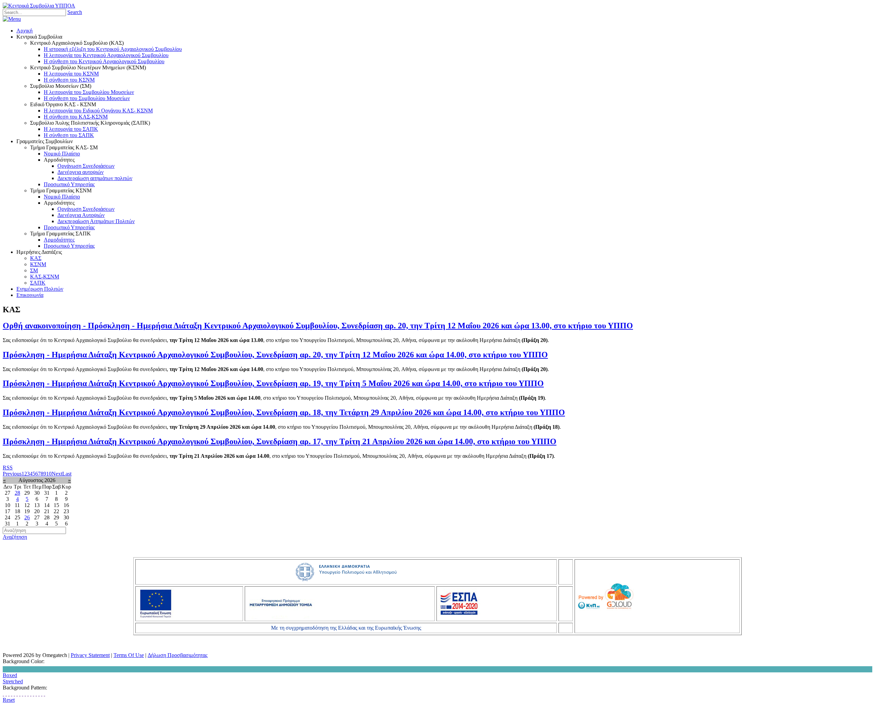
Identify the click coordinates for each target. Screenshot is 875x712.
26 (27, 517)
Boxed (10, 675)
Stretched (13, 681)
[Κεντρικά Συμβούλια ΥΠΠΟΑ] (39, 6)
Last (66, 474)
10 (49, 474)
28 (17, 493)
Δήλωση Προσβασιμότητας (177, 655)
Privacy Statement (90, 655)
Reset (9, 700)
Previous (12, 474)
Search (74, 12)
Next (57, 474)
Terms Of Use (128, 655)
